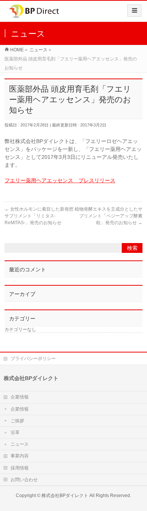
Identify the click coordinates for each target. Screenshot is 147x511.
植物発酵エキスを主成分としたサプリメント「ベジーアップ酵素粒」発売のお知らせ (108, 215)
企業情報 (20, 397)
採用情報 (20, 468)
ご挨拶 (17, 420)
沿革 (15, 432)
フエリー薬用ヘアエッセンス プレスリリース (60, 180)
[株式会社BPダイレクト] (34, 14)
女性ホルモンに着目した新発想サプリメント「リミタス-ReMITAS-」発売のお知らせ (39, 215)
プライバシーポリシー (33, 358)
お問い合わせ (24, 479)
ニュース (20, 444)
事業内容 (20, 456)
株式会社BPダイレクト (64, 495)
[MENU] (134, 11)
